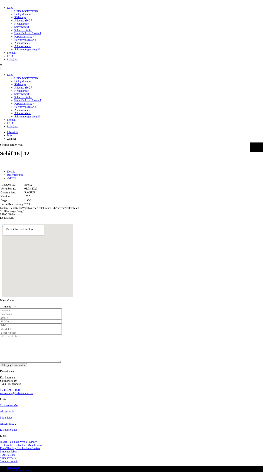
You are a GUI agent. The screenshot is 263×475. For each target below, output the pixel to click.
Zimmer (11, 138)
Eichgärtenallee (23, 14)
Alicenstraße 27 (23, 20)
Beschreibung (15, 174)
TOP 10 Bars (7, 454)
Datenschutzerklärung (19, 470)
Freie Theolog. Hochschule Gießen (20, 448)
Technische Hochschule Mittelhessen (21, 445)
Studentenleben (8, 451)
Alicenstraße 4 (22, 46)
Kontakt (11, 52)
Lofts (10, 7)
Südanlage (20, 17)
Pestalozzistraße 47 (25, 36)
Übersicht (12, 132)
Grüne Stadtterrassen (26, 10)
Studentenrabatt (9, 461)
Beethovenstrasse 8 (25, 39)
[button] (256, 147)
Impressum (13, 467)
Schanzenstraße (23, 30)
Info (9, 135)
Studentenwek (8, 457)
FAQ (10, 55)
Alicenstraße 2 (22, 43)
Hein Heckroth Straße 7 (27, 33)
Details (11, 171)
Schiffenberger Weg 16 (27, 49)
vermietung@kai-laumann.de (16, 393)
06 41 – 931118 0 (10, 390)
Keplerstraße (21, 23)
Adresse (11, 177)
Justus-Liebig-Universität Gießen (18, 441)
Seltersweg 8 (21, 26)
